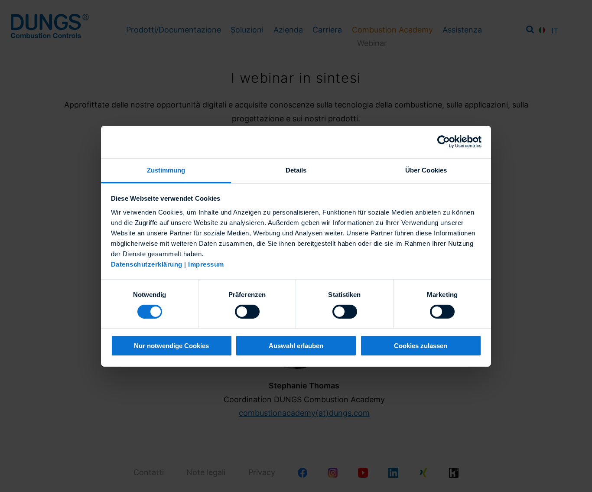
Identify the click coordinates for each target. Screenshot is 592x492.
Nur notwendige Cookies (171, 345)
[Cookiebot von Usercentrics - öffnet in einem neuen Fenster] (443, 141)
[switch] (247, 312)
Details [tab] (296, 169)
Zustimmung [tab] (166, 169)
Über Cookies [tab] (426, 169)
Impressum (206, 263)
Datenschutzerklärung (146, 263)
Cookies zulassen (420, 345)
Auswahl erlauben (296, 345)
